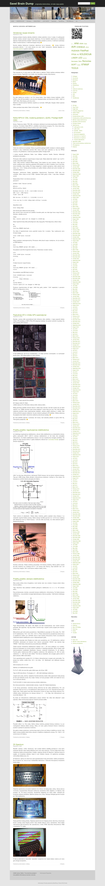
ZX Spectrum (18, 744)
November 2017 (76, 343)
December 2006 (76, 579)
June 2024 (75, 201)
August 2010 (76, 499)
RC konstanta (77, 132)
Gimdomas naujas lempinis (24, 32)
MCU (74, 96)
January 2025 (76, 188)
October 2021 (76, 258)
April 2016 (75, 377)
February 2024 (76, 208)
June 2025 (75, 179)
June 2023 (75, 222)
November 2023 (76, 213)
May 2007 (75, 570)
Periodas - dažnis (78, 130)
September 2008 (76, 541)
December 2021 (76, 255)
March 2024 (75, 206)
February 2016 (76, 381)
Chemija (75, 83)
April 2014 (75, 420)
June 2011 (75, 481)
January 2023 (76, 231)
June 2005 (75, 611)
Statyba (79, 64)
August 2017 (76, 348)
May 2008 (75, 548)
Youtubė (75, 632)
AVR (73, 46)
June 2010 (75, 503)
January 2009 (76, 534)
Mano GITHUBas (77, 627)
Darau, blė (75, 639)
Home (12, 21)
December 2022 (76, 233)
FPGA (73, 54)
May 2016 (75, 375)
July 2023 (75, 221)
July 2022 (75, 242)
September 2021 (76, 260)
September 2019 (76, 303)
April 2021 (75, 269)
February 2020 (76, 294)
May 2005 (75, 613)
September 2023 (76, 217)
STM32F (85, 64)
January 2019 (76, 318)
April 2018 (75, 334)
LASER (74, 57)
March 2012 (75, 465)
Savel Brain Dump (22, 3)
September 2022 (76, 239)
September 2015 (76, 390)
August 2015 (76, 391)
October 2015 (76, 388)
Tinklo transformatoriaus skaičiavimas (82, 143)
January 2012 (76, 469)
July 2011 (75, 480)
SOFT (73, 64)
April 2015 (75, 399)
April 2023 (75, 226)
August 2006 (76, 586)
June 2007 (75, 568)
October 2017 (76, 345)
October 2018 (76, 323)
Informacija (70, 21)
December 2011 (76, 471)
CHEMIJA (80, 46)
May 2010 (75, 505)
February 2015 (76, 402)
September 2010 (76, 498)
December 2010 (76, 492)
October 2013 (76, 431)
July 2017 (75, 350)
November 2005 (76, 602)
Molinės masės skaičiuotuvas (80, 120)
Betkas (28, 110)
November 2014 (76, 408)
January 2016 (76, 382)
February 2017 (76, 359)
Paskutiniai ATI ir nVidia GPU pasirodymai (29, 315)
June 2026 (75, 158)
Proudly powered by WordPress (51, 883)
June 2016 (75, 373)
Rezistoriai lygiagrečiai (79, 134)
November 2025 (76, 170)
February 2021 (76, 273)
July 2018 (75, 329)
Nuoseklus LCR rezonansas (79, 121)
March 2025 (75, 185)
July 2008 (75, 544)
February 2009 (76, 532)
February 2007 (76, 575)
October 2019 (76, 302)
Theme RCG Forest (62, 883)
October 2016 (76, 366)
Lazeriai (74, 92)
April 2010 (75, 507)
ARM (76, 43)
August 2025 (76, 176)
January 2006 (76, 598)
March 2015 (75, 400)
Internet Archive (76, 623)
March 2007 (75, 573)
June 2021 (75, 266)
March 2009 (75, 530)
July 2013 (75, 436)
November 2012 (76, 451)
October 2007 (76, 561)
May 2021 (75, 267)
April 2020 (75, 291)
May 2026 (75, 159)
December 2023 (76, 212)
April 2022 (75, 248)
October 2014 (76, 409)
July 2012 (75, 458)
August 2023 (76, 219)
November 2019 (76, 300)
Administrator (22, 110)
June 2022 (75, 244)
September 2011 (76, 476)
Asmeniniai (75, 78)
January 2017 (76, 361)
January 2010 (76, 512)
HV (78, 54)
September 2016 (76, 368)
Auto (85, 44)
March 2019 (75, 314)
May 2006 (75, 591)
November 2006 (76, 580)
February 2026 (76, 165)
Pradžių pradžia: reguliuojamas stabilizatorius (31, 430)
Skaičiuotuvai (20, 21)
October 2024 (76, 194)
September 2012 (76, 454)
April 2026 (75, 161)
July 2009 (75, 523)
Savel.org (75, 629)
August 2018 (76, 327)
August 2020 (76, 284)
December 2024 (76, 190)
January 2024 (76, 210)
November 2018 (76, 321)
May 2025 (75, 181)
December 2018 (76, 320)
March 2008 (75, 552)
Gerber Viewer (76, 112)
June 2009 (75, 525)
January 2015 (76, 404)
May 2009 (75, 526)
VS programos (76, 145)
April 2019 (75, 312)
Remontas (86, 61)
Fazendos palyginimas (78, 111)
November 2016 (76, 364)
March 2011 (75, 487)
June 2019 (75, 309)
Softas (74, 631)
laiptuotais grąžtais (18, 49)
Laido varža (76, 129)
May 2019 (75, 311)
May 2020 (75, 289)
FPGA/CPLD (76, 85)
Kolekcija (61, 21)
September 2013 (76, 433)
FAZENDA (75, 50)
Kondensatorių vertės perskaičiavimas (82, 118)
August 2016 (76, 370)
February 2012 (76, 467)
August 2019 (76, 305)
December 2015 (76, 384)
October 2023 (76, 215)
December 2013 (76, 427)
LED (80, 57)
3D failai (29, 21)
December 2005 (76, 600)
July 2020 (75, 285)
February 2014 (76, 424)
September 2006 (76, 584)
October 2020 (76, 280)
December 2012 (76, 449)
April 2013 (75, 442)
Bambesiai (75, 80)
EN (76, 21)
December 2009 (76, 514)
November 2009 (76, 516)
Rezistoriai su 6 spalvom (80, 138)
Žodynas (54, 21)
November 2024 (76, 192)
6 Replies (62, 307)
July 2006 (75, 588)
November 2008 (76, 537)
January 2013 (76, 447)
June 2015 (75, 395)
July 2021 (75, 264)
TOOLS (74, 67)
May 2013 (75, 440)
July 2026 (75, 156)
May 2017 (75, 354)
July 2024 (75, 199)
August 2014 (76, 413)
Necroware (74, 61)
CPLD (87, 47)
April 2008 (75, 550)
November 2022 (76, 235)
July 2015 (75, 393)
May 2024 (75, 203)
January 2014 (76, 426)
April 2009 (75, 528)
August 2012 (76, 456)
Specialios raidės (77, 141)
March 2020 (75, 293)
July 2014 (75, 415)
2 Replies (62, 571)
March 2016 (75, 379)
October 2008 (76, 539)
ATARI (81, 43)
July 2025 (75, 177)
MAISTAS (85, 58)
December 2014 (76, 406)
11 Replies (62, 737)
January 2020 (76, 296)
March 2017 (75, 357)
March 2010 (75, 508)
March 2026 (75, 163)
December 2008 (76, 535)
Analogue (75, 76)
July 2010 (75, 501)
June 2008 (75, 546)
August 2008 (76, 543)
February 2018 (76, 338)
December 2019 (76, 298)
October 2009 (76, 517)
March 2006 (75, 595)
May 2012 (75, 462)
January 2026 (76, 167)
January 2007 (76, 577)
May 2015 (75, 397)
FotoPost (84, 50)
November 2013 (76, 429)
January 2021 (76, 275)
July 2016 (75, 372)
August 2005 (76, 607)
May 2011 (75, 483)
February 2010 (76, 510)
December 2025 (76, 168)
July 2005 (75, 609)
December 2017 (76, 341)
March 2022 (75, 249)
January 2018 (76, 339)
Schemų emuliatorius (78, 643)
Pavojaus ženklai (77, 123)
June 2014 (75, 417)
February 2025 (76, 186)
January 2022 (76, 253)
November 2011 (76, 472)
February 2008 (76, 553)
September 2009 (76, 519)
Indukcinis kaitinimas (78, 89)
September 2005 (76, 606)
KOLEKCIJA (85, 54)
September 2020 (76, 282)
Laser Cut (75, 90)
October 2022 (76, 237)
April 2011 (75, 485)
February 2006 (76, 597)
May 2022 (75, 246)
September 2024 (76, 195)
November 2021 (76, 257)
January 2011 (76, 490)
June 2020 (75, 287)
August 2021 (76, 262)
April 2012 (75, 463)
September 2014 (76, 411)
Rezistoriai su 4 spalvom (80, 136)
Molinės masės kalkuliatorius (79, 641)
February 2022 (76, 251)
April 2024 (75, 204)
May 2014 (75, 418)
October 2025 (76, 172)
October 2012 (76, 453)
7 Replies (62, 422)
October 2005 (76, 604)
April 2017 (75, 355)
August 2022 (76, 240)
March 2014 (75, 422)
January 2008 (76, 555)
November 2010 (76, 494)
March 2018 (75, 336)
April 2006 (75, 593)
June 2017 (75, 352)
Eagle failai (37, 21)
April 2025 (75, 183)
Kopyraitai (48, 873)
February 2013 (76, 445)
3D (71, 43)
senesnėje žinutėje (53, 439)
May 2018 (75, 332)
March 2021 (75, 271)
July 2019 (75, 307)
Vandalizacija (76, 98)
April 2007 (75, 571)
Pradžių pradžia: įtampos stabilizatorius (28, 578)
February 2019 (76, 316)
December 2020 (76, 276)
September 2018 (76, 325)
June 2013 (75, 438)
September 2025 (76, 174)
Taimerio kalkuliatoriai (79, 139)
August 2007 (76, 564)
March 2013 (75, 444)
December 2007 (76, 557)
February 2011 (76, 489)
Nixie (80, 61)
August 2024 (76, 197)
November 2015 (76, 386)
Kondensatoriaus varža (78, 116)
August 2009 (76, 521)
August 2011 (76, 478)
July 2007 (75, 566)
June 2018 (75, 330)
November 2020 (76, 278)
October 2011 (76, 474)
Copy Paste (46, 21)
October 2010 (76, 496)
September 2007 (76, 562)
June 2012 (75, 460)
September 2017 (76, 346)
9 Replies (62, 864)
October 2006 (76, 582)
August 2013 (76, 435)
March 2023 (75, 228)
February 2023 (76, 230)
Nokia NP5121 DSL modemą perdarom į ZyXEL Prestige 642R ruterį (38, 118)
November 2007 (76, 559)
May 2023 (75, 224)
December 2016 (76, 363)
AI (73, 43)
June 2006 (75, 589)
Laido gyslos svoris (78, 127)
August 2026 (76, 154)
